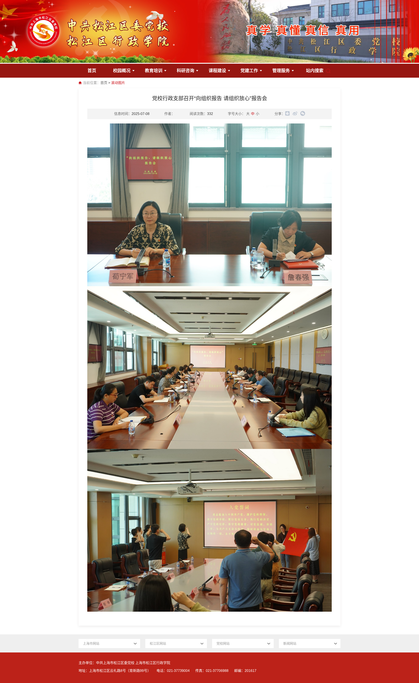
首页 (103, 83)
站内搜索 (314, 70)
